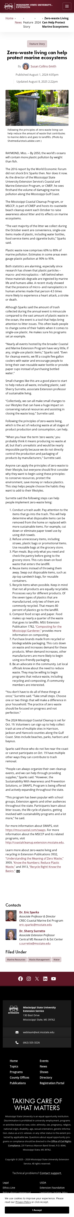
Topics (14, 1066)
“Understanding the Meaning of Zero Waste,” (35, 858)
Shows (44, 1072)
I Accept (37, 1210)
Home (9, 18)
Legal (6, 1182)
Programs (16, 1072)
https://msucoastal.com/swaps (26, 830)
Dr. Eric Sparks (29, 912)
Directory (46, 1077)
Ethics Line (9, 1187)
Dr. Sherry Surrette (32, 931)
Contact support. (51, 1173)
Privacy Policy (23, 1202)
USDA (43, 1182)
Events (44, 1061)
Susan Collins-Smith (43, 66)
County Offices (19, 1077)
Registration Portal (52, 1083)
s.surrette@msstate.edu (35, 943)
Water (57, 959)
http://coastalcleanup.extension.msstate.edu (35, 842)
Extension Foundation (52, 1187)
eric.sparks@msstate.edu (35, 925)
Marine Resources (16, 959)
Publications (18, 1083)
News (18, 22)
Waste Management (39, 959)
